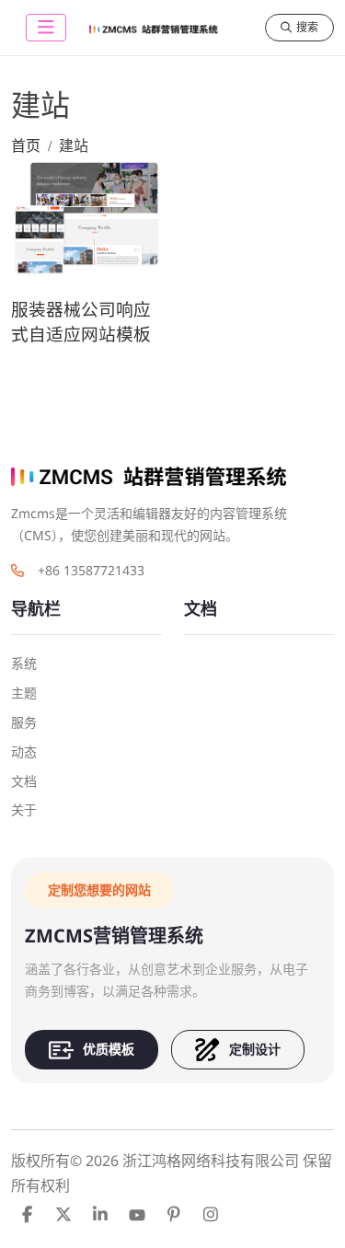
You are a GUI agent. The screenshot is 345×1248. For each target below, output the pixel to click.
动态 (24, 751)
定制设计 (255, 1048)
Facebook (26, 1214)
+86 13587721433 (91, 570)
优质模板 (108, 1048)
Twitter (63, 1214)
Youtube (137, 1214)
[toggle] (46, 27)
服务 (24, 722)
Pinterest (174, 1214)
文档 (24, 781)
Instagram (210, 1214)
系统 (24, 663)
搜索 (307, 27)
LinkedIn (100, 1214)
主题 (24, 692)
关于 (24, 809)
